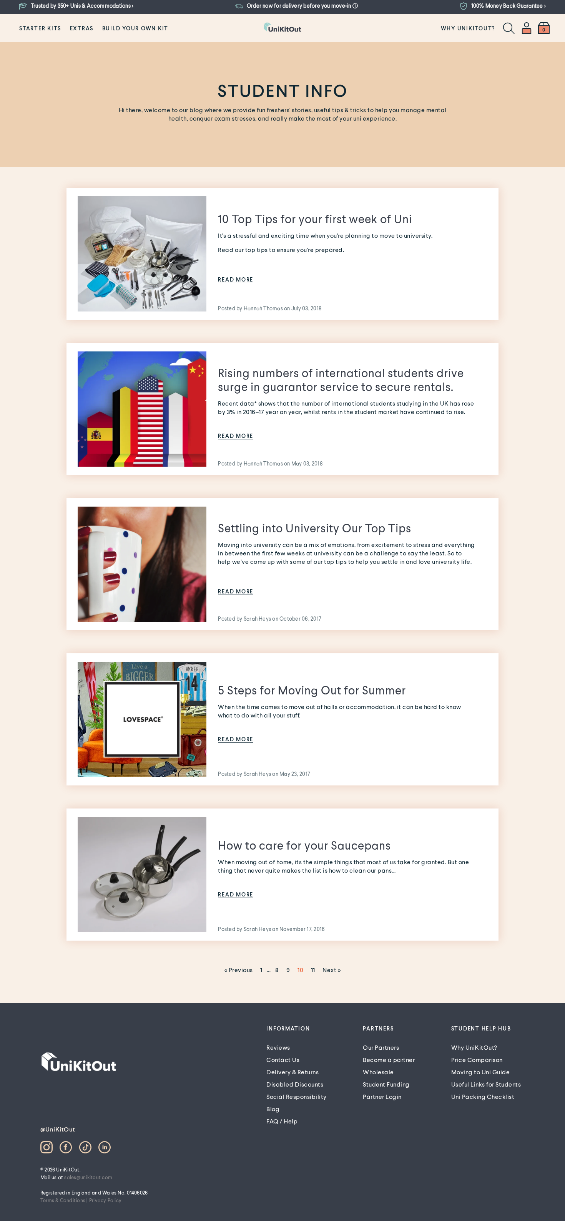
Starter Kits (40, 28)
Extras (82, 28)
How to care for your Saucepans (304, 845)
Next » (331, 969)
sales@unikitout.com (88, 1177)
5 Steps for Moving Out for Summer (312, 690)
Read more (235, 279)
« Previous (238, 969)
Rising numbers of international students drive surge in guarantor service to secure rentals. (341, 379)
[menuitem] (40, 28)
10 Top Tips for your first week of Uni (315, 218)
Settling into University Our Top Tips (314, 528)
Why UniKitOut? (468, 28)
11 (313, 969)
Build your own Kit (135, 28)
